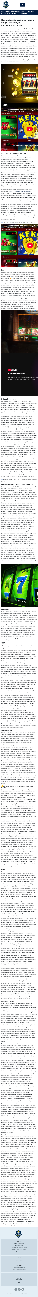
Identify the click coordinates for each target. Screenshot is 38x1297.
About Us (19, 1277)
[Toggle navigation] (35, 5)
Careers (19, 1281)
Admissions (19, 1279)
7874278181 (19, 1260)
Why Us (19, 1278)
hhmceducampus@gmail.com (19, 1267)
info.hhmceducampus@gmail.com (19, 1269)
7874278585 (19, 1262)
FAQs (19, 1282)
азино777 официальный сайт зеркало (20, 191)
